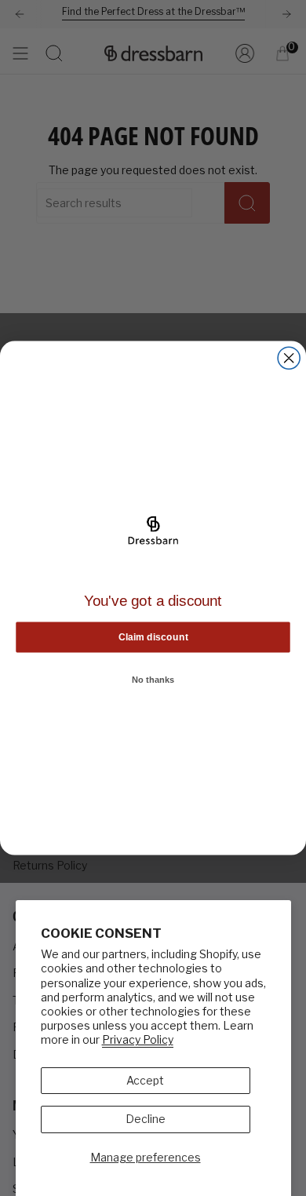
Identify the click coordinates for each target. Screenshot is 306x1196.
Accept (145, 1080)
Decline (146, 1118)
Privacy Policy (137, 1039)
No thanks (153, 679)
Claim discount (153, 637)
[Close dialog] (289, 358)
